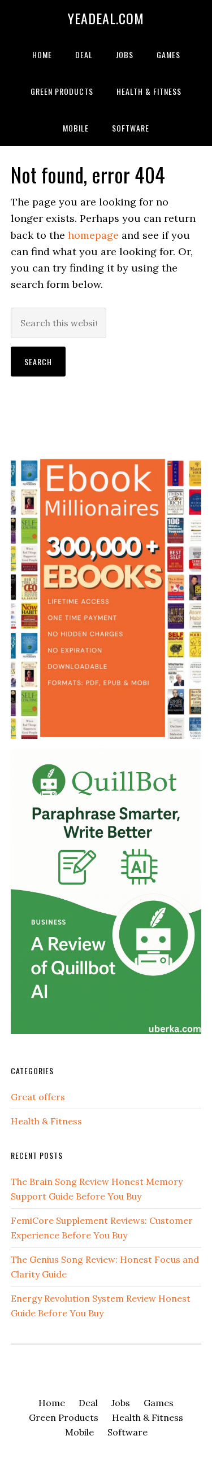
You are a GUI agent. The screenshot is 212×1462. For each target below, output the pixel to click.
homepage (93, 235)
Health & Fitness (46, 1121)
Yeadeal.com (106, 18)
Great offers (38, 1096)
